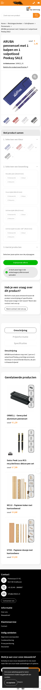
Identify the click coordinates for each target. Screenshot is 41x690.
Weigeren (20, 682)
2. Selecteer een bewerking (15, 166)
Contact (4, 626)
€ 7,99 (12, 467)
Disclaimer (5, 647)
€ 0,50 (12, 557)
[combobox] (17, 15)
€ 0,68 (12, 512)
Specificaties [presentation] (20, 343)
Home (3, 23)
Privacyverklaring (7, 643)
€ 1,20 (12, 422)
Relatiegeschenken (15, 23)
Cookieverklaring (7, 640)
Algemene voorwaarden (10, 637)
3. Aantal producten (12, 247)
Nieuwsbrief (5, 615)
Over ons (4, 612)
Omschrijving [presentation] (20, 330)
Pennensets (5, 26)
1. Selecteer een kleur (13, 139)
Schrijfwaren (29, 23)
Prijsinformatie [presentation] (20, 336)
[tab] (20, 330)
